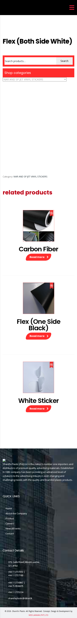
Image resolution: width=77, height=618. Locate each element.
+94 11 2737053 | (16, 571)
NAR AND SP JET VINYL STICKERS (30, 176)
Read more (37, 257)
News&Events (13, 528)
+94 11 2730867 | (16, 582)
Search (64, 61)
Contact (10, 533)
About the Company (16, 513)
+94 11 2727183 (15, 575)
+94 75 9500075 (15, 586)
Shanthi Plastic (18, 611)
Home (6, 31)
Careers (10, 523)
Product (10, 518)
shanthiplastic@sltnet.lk (20, 598)
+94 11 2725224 (15, 592)
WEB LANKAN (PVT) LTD (38, 615)
